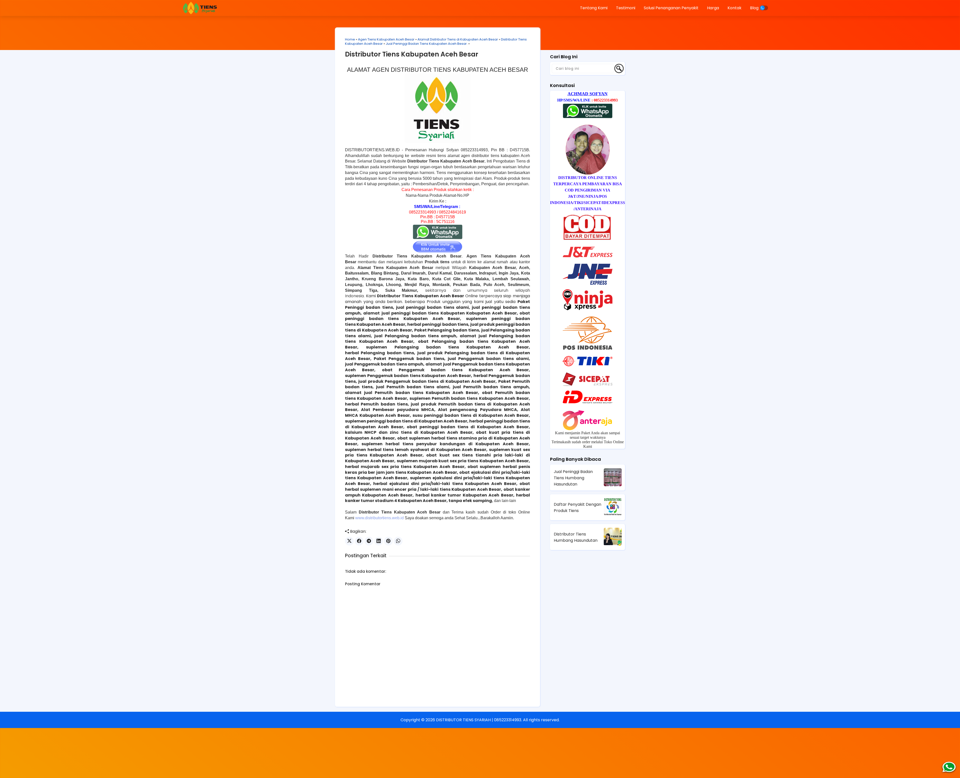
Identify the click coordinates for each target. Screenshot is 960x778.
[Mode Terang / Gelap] (764, 8)
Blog (754, 8)
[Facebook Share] (359, 541)
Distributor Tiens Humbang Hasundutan (576, 537)
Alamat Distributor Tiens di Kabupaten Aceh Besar (458, 39)
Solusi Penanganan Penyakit (671, 8)
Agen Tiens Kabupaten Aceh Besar (386, 39)
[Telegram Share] (368, 541)
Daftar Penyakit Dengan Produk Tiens (577, 508)
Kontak (735, 8)
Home (350, 39)
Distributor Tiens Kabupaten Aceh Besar (411, 54)
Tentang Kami (594, 8)
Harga (713, 8)
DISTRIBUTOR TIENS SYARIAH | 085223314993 (478, 720)
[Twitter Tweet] (349, 541)
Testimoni (625, 8)
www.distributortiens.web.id (379, 518)
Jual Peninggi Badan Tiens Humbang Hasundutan (573, 478)
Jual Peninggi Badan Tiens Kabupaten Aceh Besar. (427, 43)
